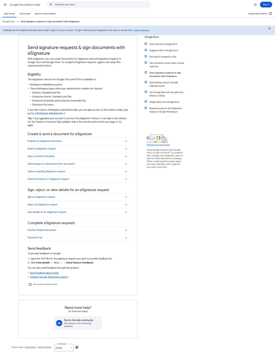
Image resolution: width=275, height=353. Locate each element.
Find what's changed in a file (163, 56)
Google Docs (152, 37)
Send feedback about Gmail (44, 273)
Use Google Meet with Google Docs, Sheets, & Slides (167, 94)
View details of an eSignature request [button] (47, 212)
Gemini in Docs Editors (45, 13)
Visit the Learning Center (158, 145)
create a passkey (141, 30)
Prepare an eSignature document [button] (45, 141)
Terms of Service (44, 347)
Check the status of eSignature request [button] (48, 179)
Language (62, 344)
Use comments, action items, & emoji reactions (167, 65)
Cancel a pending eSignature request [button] (46, 171)
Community (24, 13)
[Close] (269, 28)
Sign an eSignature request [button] (41, 197)
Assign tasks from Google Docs (164, 102)
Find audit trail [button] (35, 237)
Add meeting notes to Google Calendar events (164, 84)
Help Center (9, 13)
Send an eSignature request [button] (42, 148)
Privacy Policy (30, 347)
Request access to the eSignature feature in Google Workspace (166, 110)
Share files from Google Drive (163, 44)
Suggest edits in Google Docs (164, 50)
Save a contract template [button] (41, 156)
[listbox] (64, 347)
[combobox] (102, 4)
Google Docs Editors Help (25, 4)
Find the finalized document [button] (42, 230)
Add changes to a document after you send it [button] (51, 163)
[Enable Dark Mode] (76, 347)
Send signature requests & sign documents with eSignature (165, 74)
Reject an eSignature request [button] (43, 204)
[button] (5, 4)
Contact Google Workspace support (49, 277)
